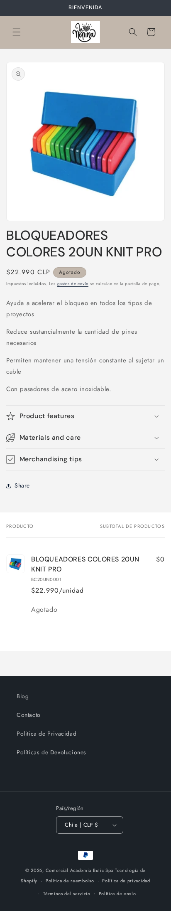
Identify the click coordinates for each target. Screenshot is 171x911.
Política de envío (117, 893)
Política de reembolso (70, 880)
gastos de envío (73, 284)
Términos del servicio (66, 893)
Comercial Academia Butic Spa (80, 870)
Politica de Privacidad (46, 733)
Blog (23, 696)
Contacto (29, 715)
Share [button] (22, 485)
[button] (16, 32)
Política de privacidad (126, 880)
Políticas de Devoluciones (51, 752)
